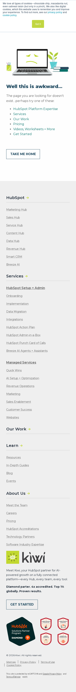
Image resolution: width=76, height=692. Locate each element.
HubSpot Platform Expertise (35, 109)
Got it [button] (38, 23)
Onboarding (14, 296)
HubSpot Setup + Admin (25, 288)
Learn (12, 445)
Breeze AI (13, 264)
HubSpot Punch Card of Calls (26, 343)
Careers (11, 513)
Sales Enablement (18, 402)
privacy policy (55, 12)
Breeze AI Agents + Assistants (27, 351)
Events (11, 481)
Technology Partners (20, 536)
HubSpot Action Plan (20, 327)
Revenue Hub (15, 249)
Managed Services (21, 362)
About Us (16, 493)
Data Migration (16, 311)
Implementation (17, 304)
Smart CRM (14, 256)
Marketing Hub (16, 209)
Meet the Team (16, 505)
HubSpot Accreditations (22, 529)
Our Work (21, 119)
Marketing (13, 394)
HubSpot (15, 197)
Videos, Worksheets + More (34, 129)
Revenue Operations (20, 386)
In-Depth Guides (17, 465)
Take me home (23, 154)
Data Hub (12, 241)
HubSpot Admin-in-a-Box (23, 335)
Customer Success (19, 409)
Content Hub (15, 233)
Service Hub (14, 225)
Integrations (14, 319)
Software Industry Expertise (25, 544)
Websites (12, 417)
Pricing (18, 124)
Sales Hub (13, 217)
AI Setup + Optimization (22, 378)
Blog (9, 473)
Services (19, 114)
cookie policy (9, 15)
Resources (13, 457)
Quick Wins (14, 370)
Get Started (22, 134)
